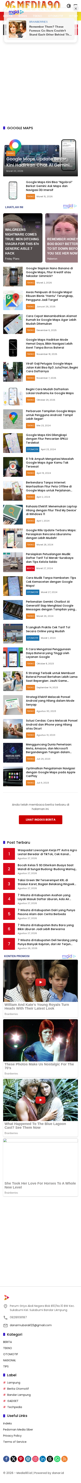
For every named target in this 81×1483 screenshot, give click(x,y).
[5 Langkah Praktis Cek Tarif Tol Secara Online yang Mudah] (13, 633)
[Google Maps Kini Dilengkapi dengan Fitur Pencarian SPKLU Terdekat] (13, 443)
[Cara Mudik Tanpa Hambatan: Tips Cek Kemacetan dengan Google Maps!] (13, 586)
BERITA (30, 568)
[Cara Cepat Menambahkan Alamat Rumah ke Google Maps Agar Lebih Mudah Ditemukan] (13, 324)
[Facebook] (6, 1459)
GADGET (12, 1401)
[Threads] (50, 1459)
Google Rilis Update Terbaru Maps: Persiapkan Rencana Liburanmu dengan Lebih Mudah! (51, 534)
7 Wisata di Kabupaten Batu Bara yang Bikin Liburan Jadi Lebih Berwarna (46, 927)
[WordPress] (28, 1459)
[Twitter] (13, 1459)
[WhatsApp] (57, 1459)
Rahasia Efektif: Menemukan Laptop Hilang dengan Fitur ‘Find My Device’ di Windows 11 (51, 510)
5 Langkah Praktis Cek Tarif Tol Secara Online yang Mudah (48, 629)
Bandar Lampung (19, 1395)
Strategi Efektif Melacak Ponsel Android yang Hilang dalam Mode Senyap (50, 701)
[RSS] (64, 1459)
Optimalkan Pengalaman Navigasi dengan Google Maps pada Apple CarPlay (50, 772)
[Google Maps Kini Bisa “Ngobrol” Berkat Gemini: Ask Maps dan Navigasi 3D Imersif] (13, 190)
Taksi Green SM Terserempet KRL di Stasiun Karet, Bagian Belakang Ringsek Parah (46, 882)
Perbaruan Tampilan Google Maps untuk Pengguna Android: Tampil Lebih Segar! (51, 415)
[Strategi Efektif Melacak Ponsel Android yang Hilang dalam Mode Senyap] (13, 705)
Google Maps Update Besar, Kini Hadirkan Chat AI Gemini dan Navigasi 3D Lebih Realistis (40, 162)
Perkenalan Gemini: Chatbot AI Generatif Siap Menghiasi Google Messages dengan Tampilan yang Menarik (50, 607)
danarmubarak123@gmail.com (31, 1325)
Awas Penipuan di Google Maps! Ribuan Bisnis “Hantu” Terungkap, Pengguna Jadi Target (49, 296)
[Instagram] (35, 1459)
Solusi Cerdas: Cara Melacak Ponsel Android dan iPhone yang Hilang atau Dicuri (51, 724)
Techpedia (14, 1407)
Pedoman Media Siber (18, 1430)
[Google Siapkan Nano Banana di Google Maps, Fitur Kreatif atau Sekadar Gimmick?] (13, 276)
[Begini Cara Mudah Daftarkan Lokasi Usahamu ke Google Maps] (13, 395)
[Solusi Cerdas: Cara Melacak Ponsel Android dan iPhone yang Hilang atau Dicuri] (13, 729)
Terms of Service (15, 1442)
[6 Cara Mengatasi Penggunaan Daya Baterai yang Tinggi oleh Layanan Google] (13, 657)
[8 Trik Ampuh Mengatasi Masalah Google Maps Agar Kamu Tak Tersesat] (13, 467)
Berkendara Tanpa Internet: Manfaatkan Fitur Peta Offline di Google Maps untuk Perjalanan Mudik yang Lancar (49, 488)
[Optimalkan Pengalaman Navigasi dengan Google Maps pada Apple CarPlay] (13, 776)
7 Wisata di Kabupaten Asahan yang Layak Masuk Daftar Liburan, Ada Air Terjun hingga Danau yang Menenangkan (47, 897)
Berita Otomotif (18, 1389)
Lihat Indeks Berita (40, 820)
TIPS (6, 1366)
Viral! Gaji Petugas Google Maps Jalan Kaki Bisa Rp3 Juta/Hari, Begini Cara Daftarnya (52, 367)
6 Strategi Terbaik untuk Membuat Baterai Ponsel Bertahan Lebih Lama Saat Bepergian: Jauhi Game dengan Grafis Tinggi (51, 679)
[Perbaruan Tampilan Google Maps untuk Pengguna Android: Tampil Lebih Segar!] (13, 419)
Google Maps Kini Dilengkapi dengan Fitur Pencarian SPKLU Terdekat (47, 439)
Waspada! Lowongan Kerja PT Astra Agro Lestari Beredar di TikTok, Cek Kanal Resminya (47, 852)
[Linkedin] (43, 1459)
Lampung (13, 1383)
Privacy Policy (12, 1436)
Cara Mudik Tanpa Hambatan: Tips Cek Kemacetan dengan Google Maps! (51, 581)
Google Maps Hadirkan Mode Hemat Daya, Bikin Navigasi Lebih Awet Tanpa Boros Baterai (49, 343)
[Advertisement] (40, 79)
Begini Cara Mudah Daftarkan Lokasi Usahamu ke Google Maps (50, 391)
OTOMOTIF (32, 449)
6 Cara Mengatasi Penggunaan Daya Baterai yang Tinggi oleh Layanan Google (48, 653)
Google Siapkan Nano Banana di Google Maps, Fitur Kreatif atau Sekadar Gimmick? (49, 272)
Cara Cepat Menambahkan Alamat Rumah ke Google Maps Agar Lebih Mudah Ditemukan (51, 320)
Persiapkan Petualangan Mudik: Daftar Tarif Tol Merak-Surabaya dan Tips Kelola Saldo (49, 558)
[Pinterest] (21, 1459)
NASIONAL (9, 1360)
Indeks (7, 1423)
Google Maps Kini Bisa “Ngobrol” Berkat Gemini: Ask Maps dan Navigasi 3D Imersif (49, 186)
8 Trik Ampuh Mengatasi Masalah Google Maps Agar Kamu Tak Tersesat (50, 462)
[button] (68, 6)
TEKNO (10, 153)
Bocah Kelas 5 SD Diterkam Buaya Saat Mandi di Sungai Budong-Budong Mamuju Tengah (47, 867)
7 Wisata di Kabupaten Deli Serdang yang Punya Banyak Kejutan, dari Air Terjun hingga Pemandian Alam (47, 942)
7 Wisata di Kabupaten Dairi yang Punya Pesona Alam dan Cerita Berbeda (46, 912)
